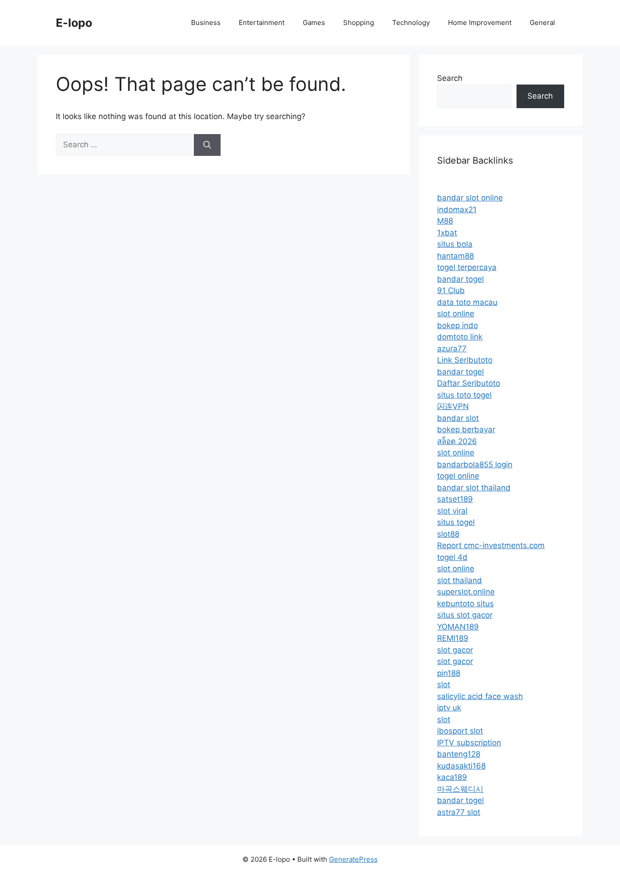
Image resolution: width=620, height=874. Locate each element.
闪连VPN (453, 406)
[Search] (207, 145)
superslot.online (466, 591)
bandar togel (460, 279)
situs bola (454, 244)
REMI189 (452, 638)
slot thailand (459, 580)
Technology (411, 22)
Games (314, 22)
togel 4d (452, 557)
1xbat (447, 232)
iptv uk (449, 707)
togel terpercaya (467, 267)
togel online (458, 475)
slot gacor (455, 649)
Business (206, 22)
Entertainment (262, 22)
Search (450, 78)
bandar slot (458, 418)
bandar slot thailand (474, 487)
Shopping (358, 22)
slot (443, 684)
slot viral (452, 510)
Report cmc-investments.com (491, 545)
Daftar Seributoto (468, 383)
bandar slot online (470, 197)
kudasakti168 (461, 765)
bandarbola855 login (474, 464)
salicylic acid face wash (480, 696)
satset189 (455, 499)
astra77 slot (458, 812)
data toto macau (467, 302)
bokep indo (457, 325)
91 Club (451, 290)
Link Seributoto (464, 360)
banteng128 (458, 754)
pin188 (448, 673)
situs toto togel (464, 395)
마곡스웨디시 (460, 789)
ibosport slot (460, 730)
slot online (455, 313)
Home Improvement (480, 22)
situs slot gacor (464, 614)
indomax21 (457, 209)
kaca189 (452, 777)
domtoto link (459, 336)
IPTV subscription (469, 742)
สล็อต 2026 (457, 441)
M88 (445, 220)
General (542, 22)
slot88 (448, 534)
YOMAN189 (458, 626)
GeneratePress (353, 859)
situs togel (456, 522)
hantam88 (455, 255)
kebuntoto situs (465, 603)
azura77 (452, 348)
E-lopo (74, 23)
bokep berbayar (466, 429)
